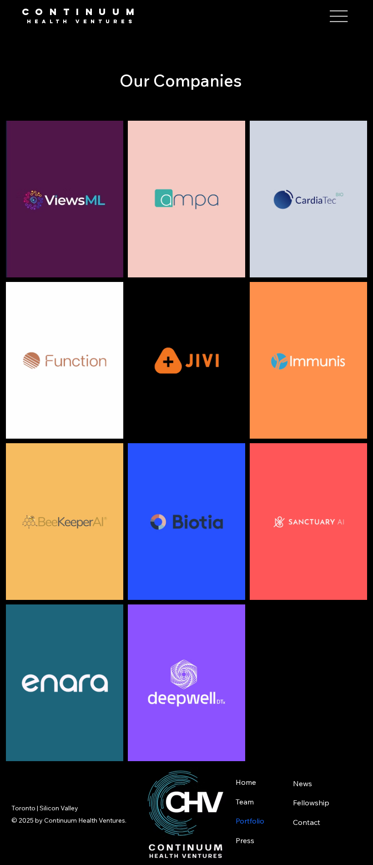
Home (246, 782)
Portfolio (250, 820)
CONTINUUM (81, 11)
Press (245, 840)
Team (245, 801)
